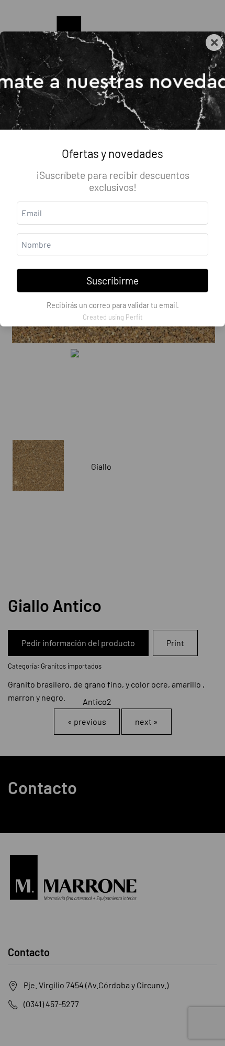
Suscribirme (112, 280)
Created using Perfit (113, 317)
